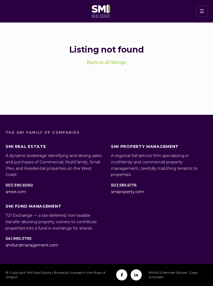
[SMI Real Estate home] (101, 11)
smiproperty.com (127, 191)
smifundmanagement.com (32, 245)
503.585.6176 (123, 185)
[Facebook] (121, 274)
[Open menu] (201, 11)
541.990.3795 (18, 238)
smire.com (16, 191)
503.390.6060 (19, 185)
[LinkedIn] (136, 274)
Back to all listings (106, 62)
